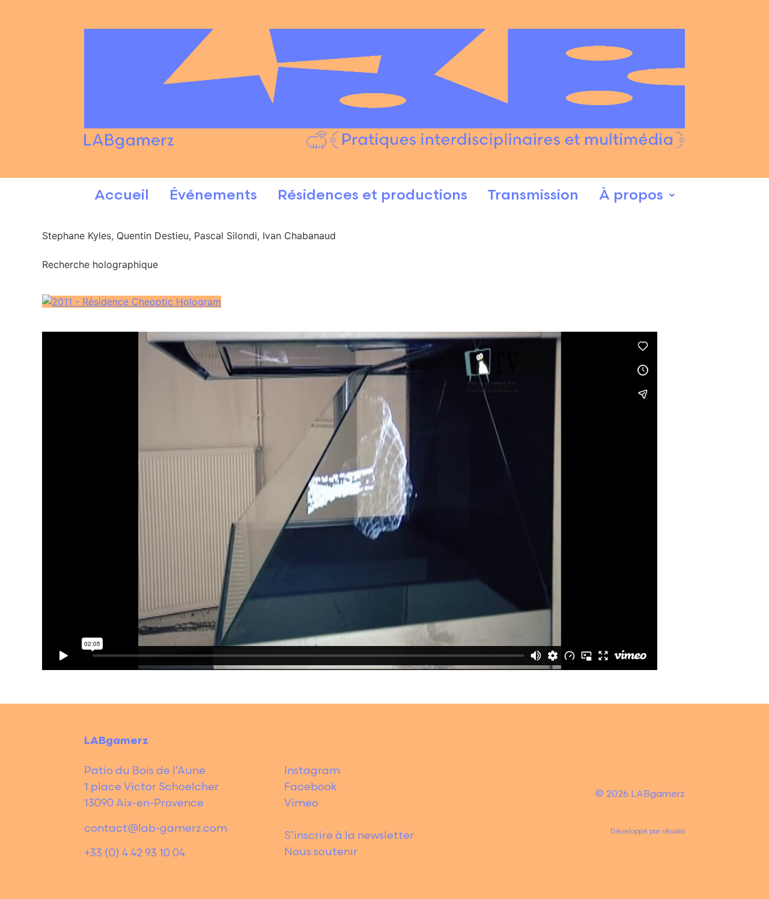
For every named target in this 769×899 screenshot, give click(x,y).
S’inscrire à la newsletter (349, 835)
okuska (674, 831)
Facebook (310, 787)
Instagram (312, 770)
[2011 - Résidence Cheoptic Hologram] (131, 302)
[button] (637, 195)
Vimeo (301, 803)
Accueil (121, 195)
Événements (213, 195)
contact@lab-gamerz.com (155, 828)
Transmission (533, 195)
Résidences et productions (372, 195)
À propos (631, 195)
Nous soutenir (320, 852)
